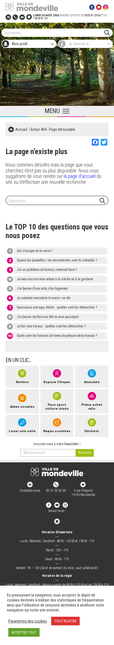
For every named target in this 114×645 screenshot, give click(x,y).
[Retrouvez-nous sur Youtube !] (57, 505)
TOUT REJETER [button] (65, 621)
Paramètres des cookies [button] (27, 621)
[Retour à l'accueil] (57, 472)
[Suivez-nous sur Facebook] (92, 7)
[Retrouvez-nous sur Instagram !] (65, 505)
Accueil (21, 129)
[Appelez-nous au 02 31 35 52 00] (15, 17)
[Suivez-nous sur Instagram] (105, 7)
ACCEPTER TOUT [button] (24, 632)
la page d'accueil (79, 176)
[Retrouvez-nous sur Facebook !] (48, 505)
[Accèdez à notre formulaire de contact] (22, 17)
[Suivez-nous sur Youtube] (99, 7)
